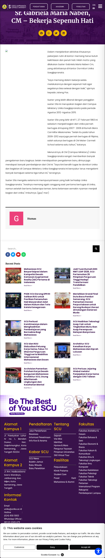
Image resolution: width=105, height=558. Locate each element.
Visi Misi (58, 439)
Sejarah (57, 435)
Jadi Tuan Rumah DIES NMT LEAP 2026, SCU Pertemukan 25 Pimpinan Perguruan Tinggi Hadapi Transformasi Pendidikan (85, 277)
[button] (41, 33)
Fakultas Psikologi (88, 473)
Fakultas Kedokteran (89, 470)
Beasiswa (33, 434)
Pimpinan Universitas (64, 452)
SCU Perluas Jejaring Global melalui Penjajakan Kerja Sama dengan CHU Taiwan (86, 372)
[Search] (96, 248)
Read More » (28, 285)
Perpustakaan (60, 467)
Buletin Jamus (36, 462)
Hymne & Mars (61, 445)
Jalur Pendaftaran (37, 431)
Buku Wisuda (35, 465)
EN (94, 5)
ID (94, 8)
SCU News (34, 458)
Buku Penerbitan (37, 468)
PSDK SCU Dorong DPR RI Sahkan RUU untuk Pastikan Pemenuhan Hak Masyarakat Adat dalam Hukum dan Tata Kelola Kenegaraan (37, 300)
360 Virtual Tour (61, 455)
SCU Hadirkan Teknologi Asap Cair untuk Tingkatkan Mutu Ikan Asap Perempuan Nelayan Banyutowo (86, 327)
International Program (89, 486)
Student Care (60, 474)
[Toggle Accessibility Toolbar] (98, 551)
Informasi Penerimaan (39, 437)
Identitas (58, 442)
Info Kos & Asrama (38, 440)
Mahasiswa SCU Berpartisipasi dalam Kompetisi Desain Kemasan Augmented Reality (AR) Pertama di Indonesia (37, 276)
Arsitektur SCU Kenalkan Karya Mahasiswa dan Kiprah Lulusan (85, 347)
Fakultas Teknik (86, 476)
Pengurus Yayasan (63, 448)
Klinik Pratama (61, 470)
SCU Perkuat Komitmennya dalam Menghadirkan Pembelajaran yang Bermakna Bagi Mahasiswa (35, 328)
